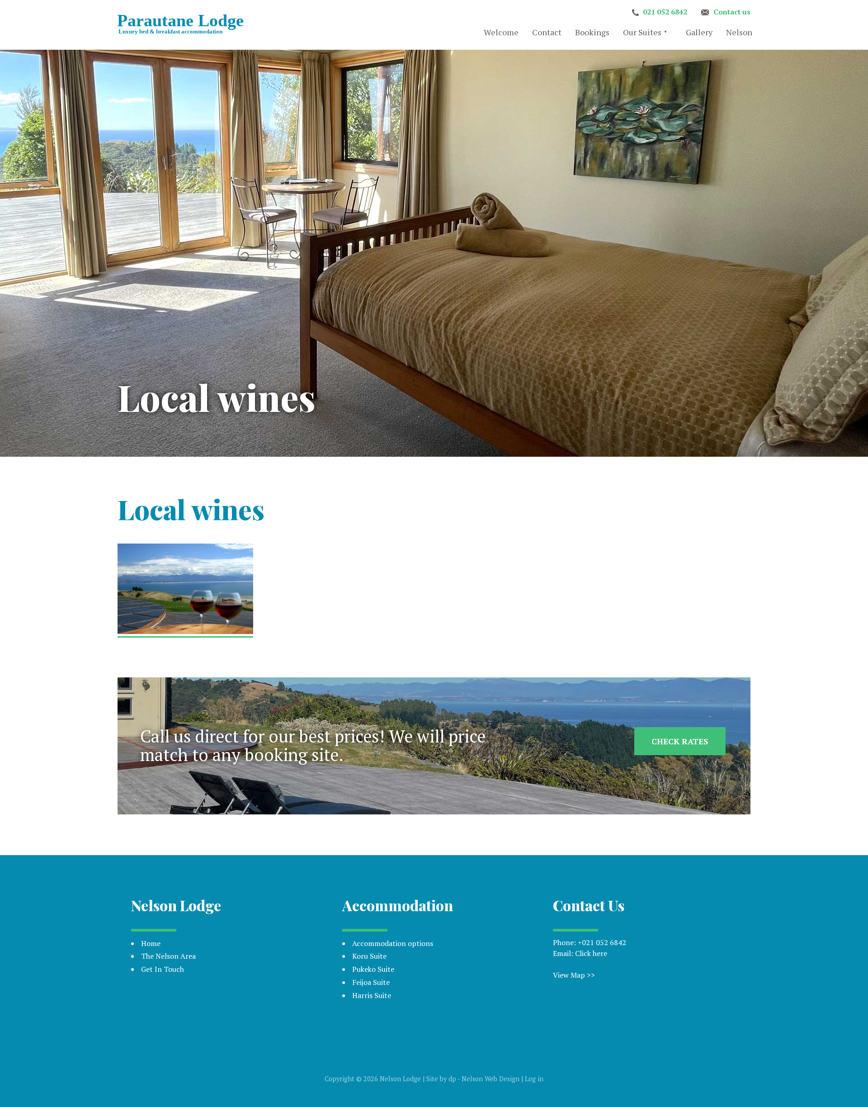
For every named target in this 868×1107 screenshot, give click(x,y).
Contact (546, 32)
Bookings (592, 32)
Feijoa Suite (371, 982)
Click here (591, 953)
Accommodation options (392, 943)
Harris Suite (371, 995)
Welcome (501, 32)
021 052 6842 (665, 12)
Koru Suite (369, 956)
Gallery (699, 32)
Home (150, 943)
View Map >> (574, 975)
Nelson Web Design (490, 1078)
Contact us (731, 12)
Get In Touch (162, 969)
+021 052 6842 (602, 942)
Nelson (739, 32)
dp (452, 1078)
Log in (534, 1078)
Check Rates (679, 741)
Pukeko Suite (373, 969)
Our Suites (642, 32)
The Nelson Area (168, 956)
